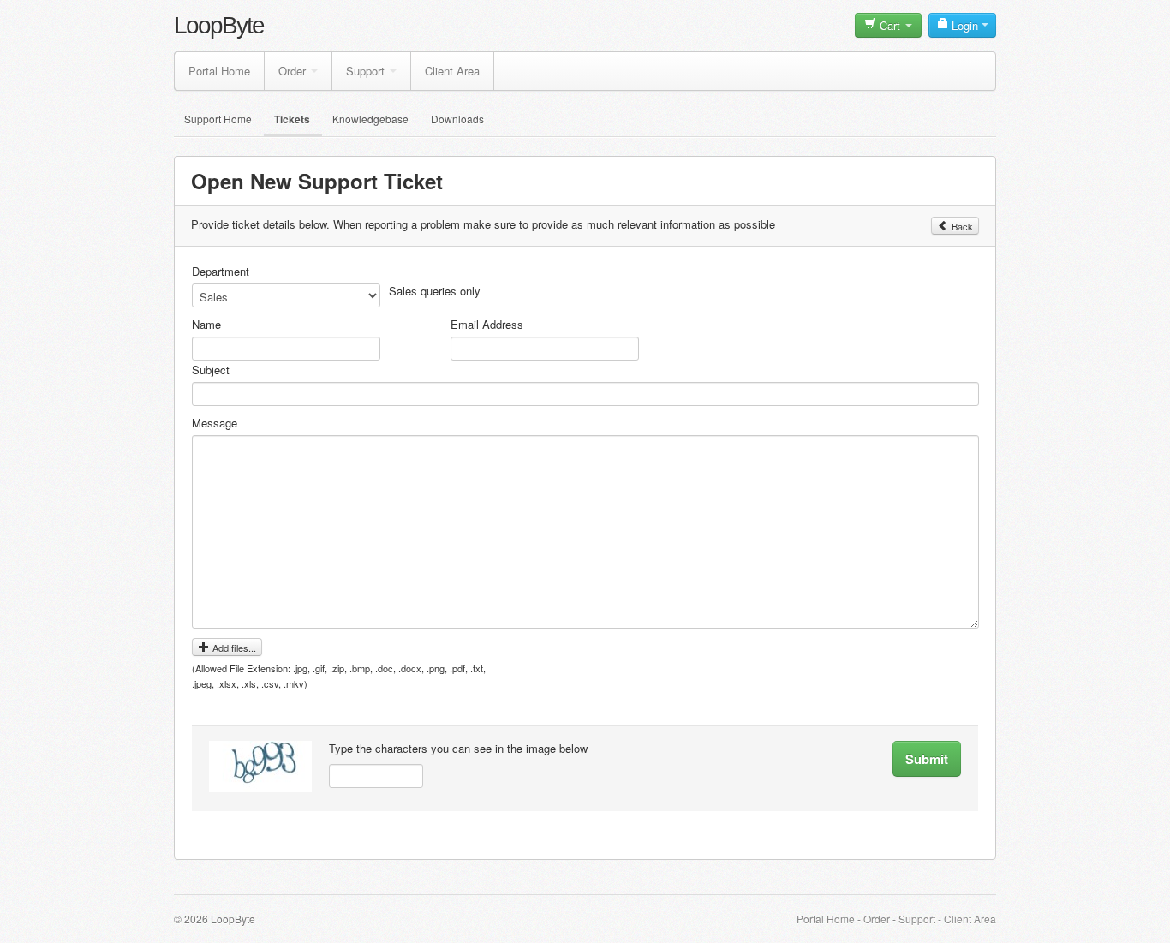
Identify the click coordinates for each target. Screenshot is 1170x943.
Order (292, 71)
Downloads (457, 118)
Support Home (218, 118)
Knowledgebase (370, 118)
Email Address (487, 324)
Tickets (292, 119)
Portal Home (219, 71)
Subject (211, 370)
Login (965, 25)
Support (365, 71)
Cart (890, 25)
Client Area (452, 71)
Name (206, 324)
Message (214, 423)
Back (961, 226)
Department (220, 271)
